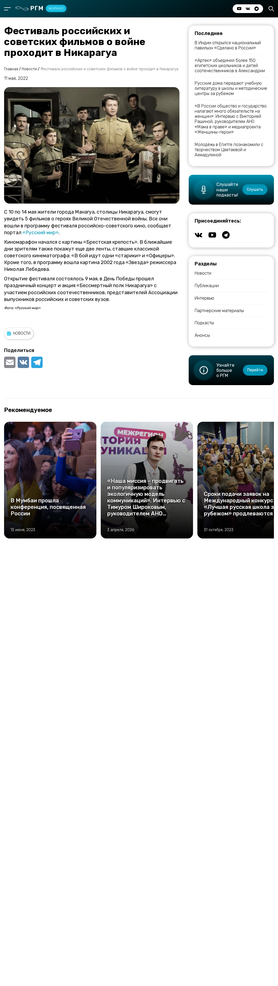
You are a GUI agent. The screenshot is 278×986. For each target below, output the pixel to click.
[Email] (10, 362)
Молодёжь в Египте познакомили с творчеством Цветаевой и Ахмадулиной (229, 149)
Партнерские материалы (219, 310)
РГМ (47, 8)
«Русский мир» (41, 233)
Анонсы (202, 335)
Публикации (207, 285)
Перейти (255, 370)
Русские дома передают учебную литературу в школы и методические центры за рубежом (231, 88)
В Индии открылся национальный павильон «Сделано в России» (228, 45)
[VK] (23, 362)
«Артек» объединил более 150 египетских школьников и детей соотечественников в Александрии (230, 65)
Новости (21, 333)
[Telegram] (37, 362)
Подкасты (204, 322)
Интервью (204, 298)
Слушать (255, 189)
